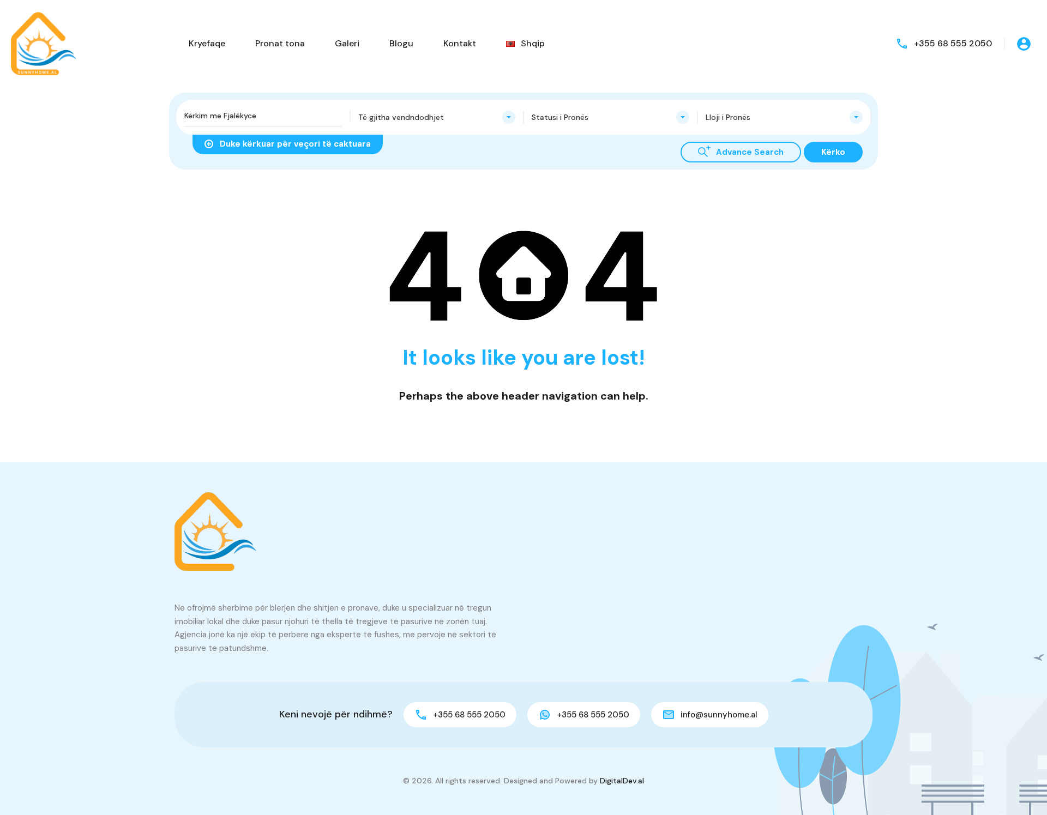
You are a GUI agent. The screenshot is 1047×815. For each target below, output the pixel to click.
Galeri (347, 43)
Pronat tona (280, 43)
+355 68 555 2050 (953, 43)
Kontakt (459, 43)
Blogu (401, 43)
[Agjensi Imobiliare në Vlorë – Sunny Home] (43, 43)
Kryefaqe (207, 43)
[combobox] (437, 117)
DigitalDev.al (622, 781)
